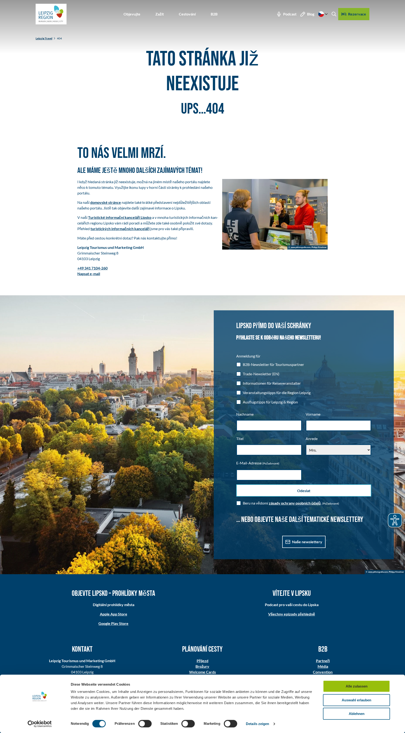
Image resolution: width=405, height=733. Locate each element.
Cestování (187, 14)
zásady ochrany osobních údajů (295, 503)
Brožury (202, 666)
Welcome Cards (202, 672)
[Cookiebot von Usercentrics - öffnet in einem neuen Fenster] (39, 723)
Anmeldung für (248, 356)
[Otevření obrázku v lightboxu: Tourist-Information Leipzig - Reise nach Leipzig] (275, 214)
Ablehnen (356, 714)
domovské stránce (105, 202)
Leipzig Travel (44, 38)
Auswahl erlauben (356, 700)
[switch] (145, 723)
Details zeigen (257, 724)
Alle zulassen (357, 686)
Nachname (245, 414)
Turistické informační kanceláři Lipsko (119, 217)
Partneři (323, 660)
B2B (214, 14)
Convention (323, 672)
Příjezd (202, 660)
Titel (240, 438)
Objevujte (132, 14)
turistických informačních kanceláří (120, 228)
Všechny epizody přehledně (291, 614)
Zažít (159, 14)
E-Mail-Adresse (257, 463)
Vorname (313, 414)
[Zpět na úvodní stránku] (51, 14)
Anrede (312, 438)
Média (323, 666)
